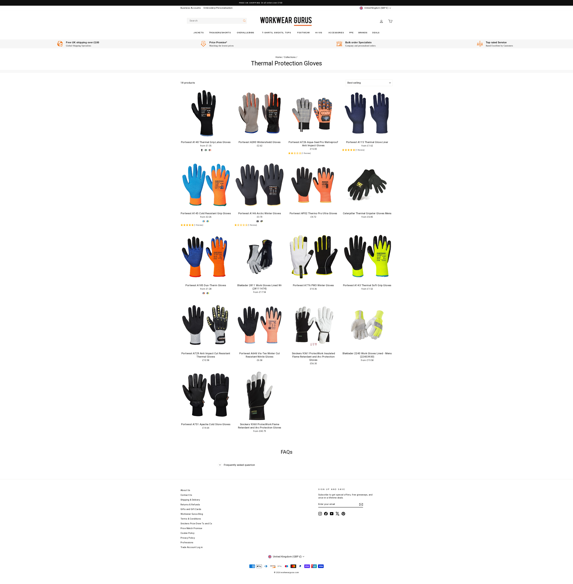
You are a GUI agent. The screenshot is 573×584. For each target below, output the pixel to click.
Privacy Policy (188, 538)
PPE (351, 32)
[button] (313, 153)
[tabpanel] (78, 44)
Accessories (336, 32)
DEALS (375, 32)
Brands (362, 32)
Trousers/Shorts (220, 32)
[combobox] (217, 21)
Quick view (205, 135)
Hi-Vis (318, 32)
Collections (290, 57)
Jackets (199, 32)
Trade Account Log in (192, 547)
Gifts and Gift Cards (191, 509)
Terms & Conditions (191, 519)
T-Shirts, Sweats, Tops (276, 32)
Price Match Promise (191, 528)
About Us (185, 490)
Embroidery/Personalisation (218, 8)
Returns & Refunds (190, 504)
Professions (187, 542)
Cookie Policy (188, 533)
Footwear (303, 32)
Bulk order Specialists (358, 42)
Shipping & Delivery (190, 500)
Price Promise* (218, 42)
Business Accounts (191, 8)
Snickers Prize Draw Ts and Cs (196, 523)
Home (279, 57)
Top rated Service (496, 42)
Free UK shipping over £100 (82, 42)
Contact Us (186, 495)
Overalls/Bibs (245, 32)
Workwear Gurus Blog (192, 514)
